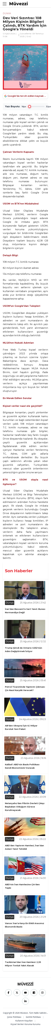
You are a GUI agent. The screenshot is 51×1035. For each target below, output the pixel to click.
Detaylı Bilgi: (10, 255)
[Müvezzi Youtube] (25, 992)
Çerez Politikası (14, 1017)
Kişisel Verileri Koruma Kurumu (25, 1024)
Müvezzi (25, 984)
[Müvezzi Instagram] (42, 992)
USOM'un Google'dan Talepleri (21, 306)
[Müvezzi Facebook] (8, 992)
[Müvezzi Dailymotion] (34, 992)
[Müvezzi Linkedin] (25, 1001)
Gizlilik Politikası (33, 1017)
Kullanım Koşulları (24, 1020)
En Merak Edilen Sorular (17, 398)
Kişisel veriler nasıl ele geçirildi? (22, 406)
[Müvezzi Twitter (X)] (17, 992)
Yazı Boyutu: (12, 106)
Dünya (7, 13)
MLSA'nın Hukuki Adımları (18, 342)
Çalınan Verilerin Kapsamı (18, 152)
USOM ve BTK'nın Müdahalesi (21, 203)
